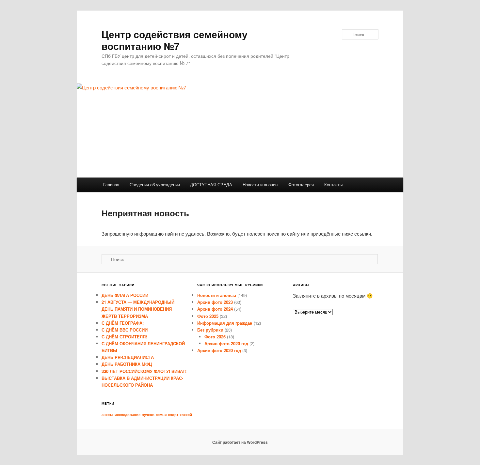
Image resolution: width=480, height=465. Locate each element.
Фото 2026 (215, 336)
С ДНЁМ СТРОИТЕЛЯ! (124, 336)
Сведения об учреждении (155, 184)
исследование (127, 414)
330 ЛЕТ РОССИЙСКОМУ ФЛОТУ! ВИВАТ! (144, 371)
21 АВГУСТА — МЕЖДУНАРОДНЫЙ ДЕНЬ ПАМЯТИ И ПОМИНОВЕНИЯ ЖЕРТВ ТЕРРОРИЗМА (138, 309)
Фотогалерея (301, 184)
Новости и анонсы (260, 184)
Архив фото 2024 (215, 309)
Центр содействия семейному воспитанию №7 (175, 40)
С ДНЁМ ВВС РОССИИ (125, 330)
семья (161, 414)
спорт (173, 414)
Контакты (333, 184)
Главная (111, 184)
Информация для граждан (224, 323)
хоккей (186, 414)
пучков (148, 414)
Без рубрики (210, 330)
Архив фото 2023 (215, 302)
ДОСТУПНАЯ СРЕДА (211, 184)
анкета (107, 414)
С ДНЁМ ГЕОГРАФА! (123, 323)
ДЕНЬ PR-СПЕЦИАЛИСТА (128, 357)
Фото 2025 (207, 316)
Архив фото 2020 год (226, 343)
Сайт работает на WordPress (240, 442)
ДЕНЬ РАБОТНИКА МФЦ (127, 364)
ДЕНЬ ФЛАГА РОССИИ (125, 295)
